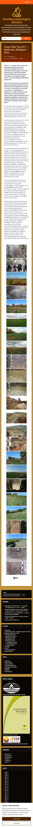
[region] (16, 815)
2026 (6, 772)
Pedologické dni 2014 (10, 640)
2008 (6, 798)
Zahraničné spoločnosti (10, 665)
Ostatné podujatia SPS (10, 649)
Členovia (7, 754)
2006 (6, 801)
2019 (6, 783)
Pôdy (6, 762)
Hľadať (4, 592)
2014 (6, 790)
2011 (6, 793)
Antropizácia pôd (9, 651)
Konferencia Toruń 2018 (10, 636)
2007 (6, 799)
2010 (6, 795)
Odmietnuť (16, 823)
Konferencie (7, 630)
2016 (6, 787)
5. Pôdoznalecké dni (10, 645)
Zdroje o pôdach (8, 662)
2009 (6, 796)
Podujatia (21, 58)
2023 (6, 777)
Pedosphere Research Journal (10, 735)
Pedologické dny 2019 (10, 634)
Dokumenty (7, 755)
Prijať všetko (16, 819)
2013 (6, 792)
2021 (6, 780)
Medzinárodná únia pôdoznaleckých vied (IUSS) (14, 694)
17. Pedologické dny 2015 (11, 642)
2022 (6, 778)
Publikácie (7, 670)
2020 (6, 781)
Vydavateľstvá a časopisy (11, 667)
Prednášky (7, 646)
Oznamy (7, 759)
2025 (6, 774)
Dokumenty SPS (8, 671)
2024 (6, 775)
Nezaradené (8, 757)
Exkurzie (7, 648)
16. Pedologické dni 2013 (11, 643)
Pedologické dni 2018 (10, 637)
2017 (6, 786)
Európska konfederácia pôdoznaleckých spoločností (15, 743)
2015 (6, 789)
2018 (6, 784)
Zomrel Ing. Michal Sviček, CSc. (12, 620)
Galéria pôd (7, 661)
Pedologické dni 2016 (10, 639)
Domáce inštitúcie (9, 664)
